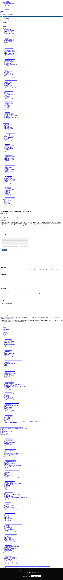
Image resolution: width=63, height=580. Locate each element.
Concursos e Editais (9, 342)
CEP (6, 365)
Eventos (7, 367)
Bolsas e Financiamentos (10, 385)
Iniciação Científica (9, 366)
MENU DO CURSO (4, 213)
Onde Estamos (6, 22)
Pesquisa (4, 361)
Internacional (10, 14)
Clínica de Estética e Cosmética (11, 405)
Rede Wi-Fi (7, 394)
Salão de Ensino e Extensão (10, 373)
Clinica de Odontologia (9, 400)
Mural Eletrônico (8, 392)
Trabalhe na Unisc (8, 346)
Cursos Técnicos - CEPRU (10, 353)
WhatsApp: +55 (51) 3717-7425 (11, 423)
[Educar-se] (2, 432)
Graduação (7, 357)
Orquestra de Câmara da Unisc (11, 411)
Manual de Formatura (9, 390)
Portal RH (5, 323)
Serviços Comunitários (7, 398)
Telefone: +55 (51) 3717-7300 (11, 422)
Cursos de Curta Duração (10, 356)
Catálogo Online (8, 389)
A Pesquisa (7, 362)
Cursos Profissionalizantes (10, 354)
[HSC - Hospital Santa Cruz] (6, 431)
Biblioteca (5, 328)
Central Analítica (6, 329)
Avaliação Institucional (9, 341)
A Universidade (8, 339)
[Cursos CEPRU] (4, 433)
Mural (4, 324)
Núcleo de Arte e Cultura (10, 410)
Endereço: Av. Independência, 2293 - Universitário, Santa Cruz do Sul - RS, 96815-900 (22, 421)
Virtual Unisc (8, 395)
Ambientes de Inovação (10, 363)
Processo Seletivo (6, 378)
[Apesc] (2, 430)
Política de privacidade (7, 335)
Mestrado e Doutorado (9, 358)
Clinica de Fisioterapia (9, 399)
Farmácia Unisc (8, 404)
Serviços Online (6, 387)
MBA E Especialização (9, 383)
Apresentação (5, 215)
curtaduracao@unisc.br (9, 318)
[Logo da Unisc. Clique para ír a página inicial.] (9, 20)
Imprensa (5, 331)
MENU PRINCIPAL (4, 434)
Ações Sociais (8, 376)
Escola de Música (8, 409)
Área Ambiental (8, 340)
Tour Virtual (5, 23)
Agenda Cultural (8, 407)
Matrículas (7, 372)
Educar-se (7, 355)
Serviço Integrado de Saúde (10, 401)
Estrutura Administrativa (10, 344)
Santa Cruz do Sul (8, 415)
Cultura (4, 406)
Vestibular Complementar (10, 381)
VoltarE (4, 327)
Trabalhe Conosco (6, 25)
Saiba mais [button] (36, 572)
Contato (4, 26)
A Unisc (4, 337)
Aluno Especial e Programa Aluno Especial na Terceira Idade (17, 386)
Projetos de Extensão (9, 375)
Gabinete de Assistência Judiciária (12, 403)
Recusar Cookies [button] (26, 576)
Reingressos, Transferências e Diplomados (13, 384)
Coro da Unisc (8, 408)
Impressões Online (9, 397)
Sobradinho (7, 418)
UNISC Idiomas (6, 333)
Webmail (7, 396)
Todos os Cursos (8, 350)
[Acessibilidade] (4, 14)
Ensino (4, 349)
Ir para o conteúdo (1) (7, 1)
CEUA (6, 364)
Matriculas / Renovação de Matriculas (12, 393)
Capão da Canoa (8, 416)
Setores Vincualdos (9, 374)
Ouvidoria (7, 345)
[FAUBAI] (2, 429)
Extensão (5, 368)
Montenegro (7, 417)
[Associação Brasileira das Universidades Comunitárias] (11, 427)
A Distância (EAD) (9, 351)
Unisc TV (5, 334)
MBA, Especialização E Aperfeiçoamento (13, 360)
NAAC (4, 325)
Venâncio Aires (8, 419)
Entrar (1, 11)
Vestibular (7, 379)
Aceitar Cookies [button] (36, 576)
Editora (4, 330)
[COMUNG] (13, 428)
